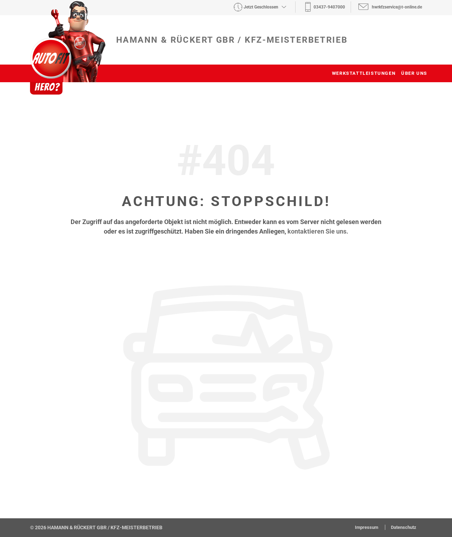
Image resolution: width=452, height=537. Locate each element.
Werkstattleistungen (364, 73)
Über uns (414, 73)
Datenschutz (403, 527)
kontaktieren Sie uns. (317, 231)
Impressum (367, 527)
